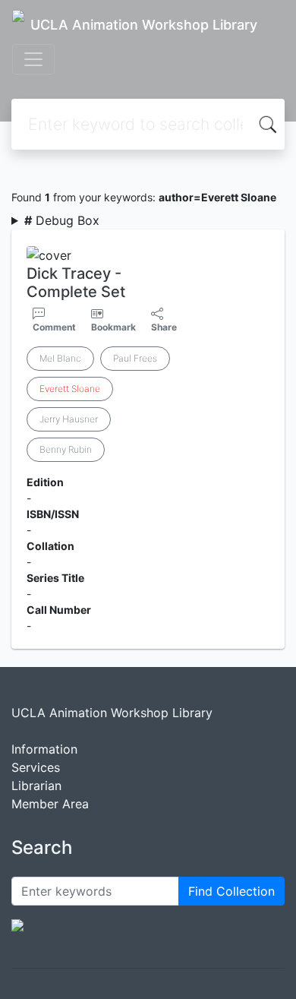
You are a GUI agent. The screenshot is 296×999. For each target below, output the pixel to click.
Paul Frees (135, 358)
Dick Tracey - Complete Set (76, 282)
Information (44, 749)
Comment (54, 327)
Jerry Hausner (68, 419)
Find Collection (231, 891)
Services (35, 767)
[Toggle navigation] (33, 59)
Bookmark (113, 327)
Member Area (50, 803)
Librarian (36, 785)
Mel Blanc (60, 358)
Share (164, 327)
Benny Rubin (65, 449)
